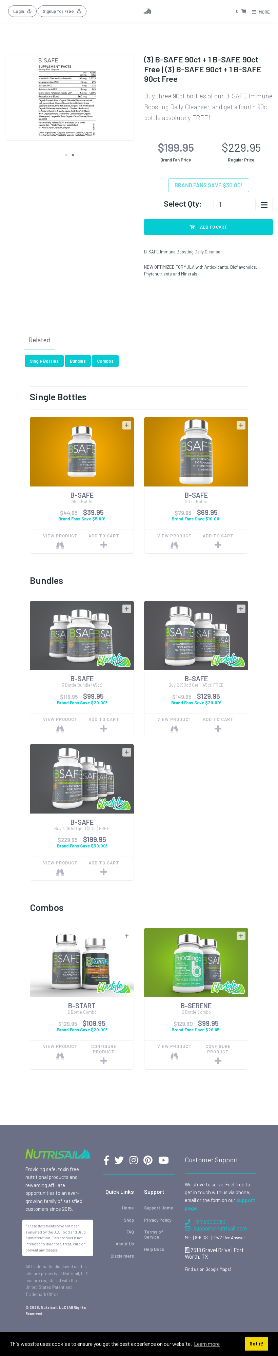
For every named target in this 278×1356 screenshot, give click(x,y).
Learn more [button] (207, 1343)
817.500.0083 (210, 1222)
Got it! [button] (257, 1344)
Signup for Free (59, 11)
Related (39, 340)
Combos (105, 361)
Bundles (78, 361)
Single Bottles (44, 361)
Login (19, 11)
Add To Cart (213, 227)
